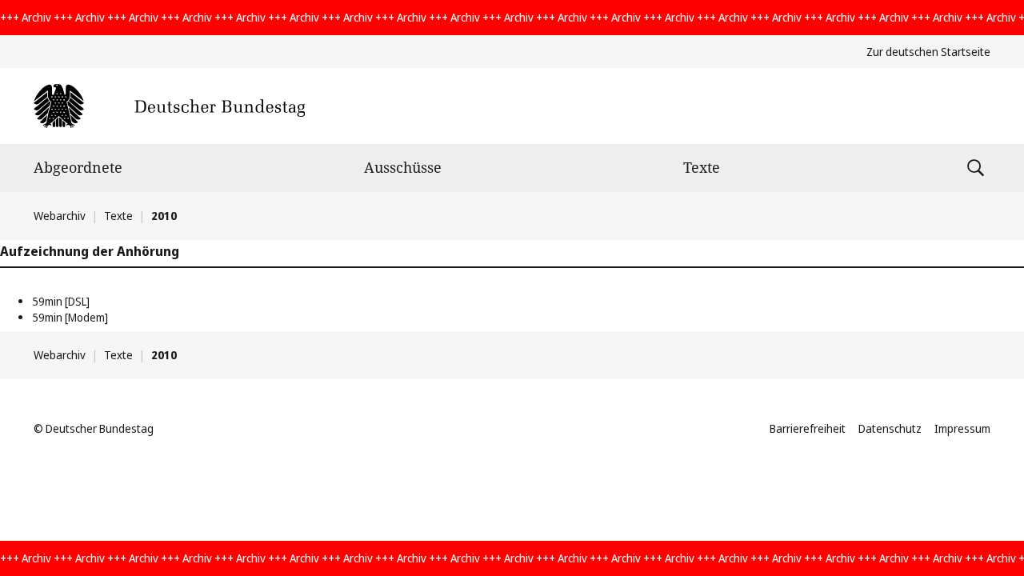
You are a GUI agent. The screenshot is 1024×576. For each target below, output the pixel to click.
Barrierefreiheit (808, 428)
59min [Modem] (70, 317)
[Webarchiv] (169, 106)
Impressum (962, 428)
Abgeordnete (78, 167)
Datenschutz (890, 428)
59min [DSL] (61, 301)
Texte (701, 167)
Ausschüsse (403, 167)
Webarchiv (60, 215)
